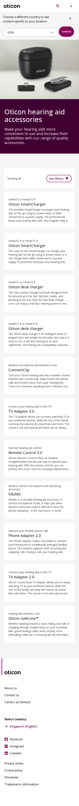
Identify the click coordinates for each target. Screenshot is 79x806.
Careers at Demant (17, 702)
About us (10, 688)
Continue (66, 31)
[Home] (12, 6)
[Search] (58, 6)
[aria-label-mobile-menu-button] (71, 6)
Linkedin (15, 753)
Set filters (56, 179)
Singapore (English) (23, 726)
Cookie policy (13, 770)
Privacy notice (13, 763)
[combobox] (28, 32)
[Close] (70, 18)
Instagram (17, 746)
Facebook (16, 739)
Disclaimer (11, 777)
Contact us (11, 695)
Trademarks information (21, 784)
